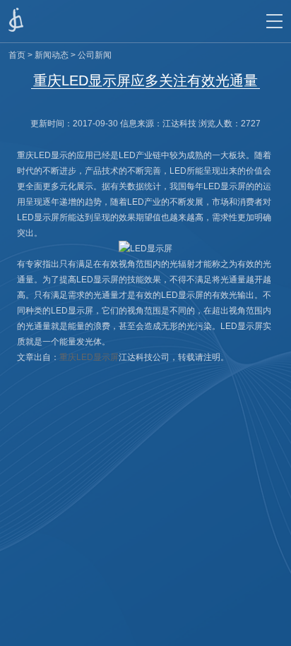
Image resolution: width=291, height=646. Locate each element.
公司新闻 (95, 55)
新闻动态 (52, 55)
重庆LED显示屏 (89, 357)
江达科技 (179, 123)
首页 (16, 55)
